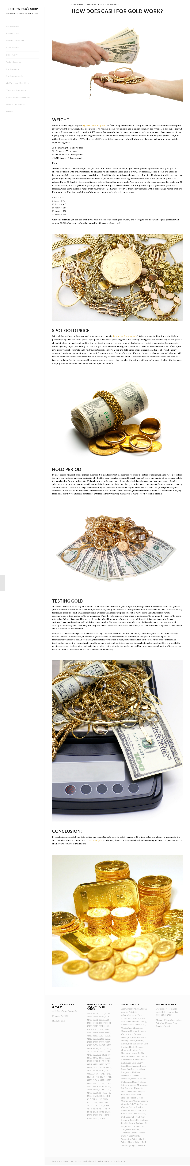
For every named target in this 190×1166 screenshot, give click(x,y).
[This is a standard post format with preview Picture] (2, 583)
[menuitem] (22, 26)
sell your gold (95, 840)
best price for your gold (125, 336)
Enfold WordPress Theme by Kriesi (111, 1161)
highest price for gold (93, 125)
